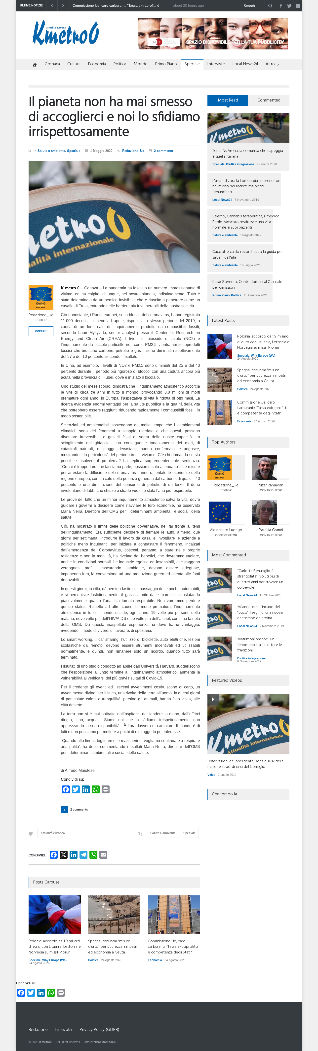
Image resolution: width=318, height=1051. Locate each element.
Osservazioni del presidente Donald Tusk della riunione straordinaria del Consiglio (245, 764)
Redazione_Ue (133, 151)
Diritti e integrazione (240, 164)
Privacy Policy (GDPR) (99, 1029)
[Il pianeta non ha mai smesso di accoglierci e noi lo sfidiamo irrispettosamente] (114, 217)
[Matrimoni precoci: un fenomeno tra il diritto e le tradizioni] (219, 649)
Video (211, 775)
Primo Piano (166, 64)
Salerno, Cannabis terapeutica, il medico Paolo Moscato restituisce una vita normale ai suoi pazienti (245, 222)
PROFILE (41, 331)
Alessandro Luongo (226, 530)
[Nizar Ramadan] (270, 467)
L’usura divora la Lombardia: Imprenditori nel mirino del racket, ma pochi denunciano (246, 186)
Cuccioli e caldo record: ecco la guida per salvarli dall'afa (247, 255)
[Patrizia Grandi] (270, 512)
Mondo (141, 64)
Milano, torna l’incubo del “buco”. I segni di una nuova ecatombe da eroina (260, 612)
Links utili (63, 1029)
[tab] (227, 102)
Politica (119, 64)
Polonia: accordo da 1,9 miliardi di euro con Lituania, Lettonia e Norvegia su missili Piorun (122, 6)
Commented (268, 100)
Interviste (216, 64)
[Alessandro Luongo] (226, 512)
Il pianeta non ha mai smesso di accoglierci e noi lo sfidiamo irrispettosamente (114, 117)
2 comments (163, 151)
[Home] (33, 65)
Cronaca (52, 64)
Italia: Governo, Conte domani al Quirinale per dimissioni (247, 285)
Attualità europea (52, 833)
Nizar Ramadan (271, 485)
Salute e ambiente (51, 151)
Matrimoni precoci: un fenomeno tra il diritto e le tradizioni (259, 645)
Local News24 (245, 64)
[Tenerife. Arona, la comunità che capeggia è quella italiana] (248, 128)
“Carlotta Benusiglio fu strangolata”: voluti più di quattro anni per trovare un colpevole (260, 579)
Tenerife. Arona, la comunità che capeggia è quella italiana (247, 154)
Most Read (228, 100)
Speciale (192, 64)
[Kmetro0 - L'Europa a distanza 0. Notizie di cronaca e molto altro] (66, 43)
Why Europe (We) (54, 960)
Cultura (73, 64)
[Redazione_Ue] (41, 297)
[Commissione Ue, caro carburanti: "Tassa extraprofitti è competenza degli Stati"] (174, 914)
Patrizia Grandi (271, 530)
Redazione (38, 1029)
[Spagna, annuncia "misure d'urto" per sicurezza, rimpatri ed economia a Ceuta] (114, 914)
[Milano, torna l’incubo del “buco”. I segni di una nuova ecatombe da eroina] (219, 616)
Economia (97, 64)
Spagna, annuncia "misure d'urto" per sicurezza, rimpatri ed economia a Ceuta (112, 947)
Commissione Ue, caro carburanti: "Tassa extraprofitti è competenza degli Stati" (173, 947)
